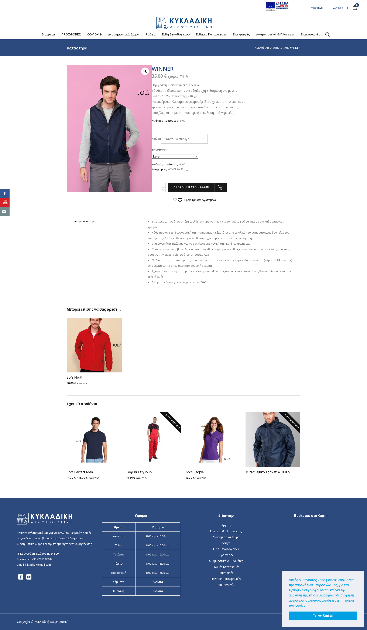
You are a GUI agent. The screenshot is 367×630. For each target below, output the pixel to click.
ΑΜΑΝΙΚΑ (174, 169)
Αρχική (226, 525)
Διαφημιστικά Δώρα (226, 537)
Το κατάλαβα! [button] (323, 615)
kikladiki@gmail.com (38, 565)
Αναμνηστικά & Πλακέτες (226, 561)
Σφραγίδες (226, 555)
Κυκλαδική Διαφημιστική (271, 47)
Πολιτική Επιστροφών (226, 579)
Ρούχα (185, 169)
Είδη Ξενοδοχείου (226, 549)
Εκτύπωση (160, 149)
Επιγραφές (226, 573)
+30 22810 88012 (42, 559)
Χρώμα (156, 139)
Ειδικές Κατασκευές (226, 567)
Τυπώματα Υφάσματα (85, 221)
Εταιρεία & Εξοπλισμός (226, 531)
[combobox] (184, 139)
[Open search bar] (327, 34)
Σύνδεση (338, 8)
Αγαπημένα (316, 8)
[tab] (104, 221)
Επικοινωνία (225, 585)
